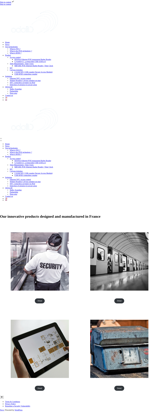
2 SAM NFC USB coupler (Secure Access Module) (33, 72)
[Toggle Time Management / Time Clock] (158, 165)
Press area (13, 93)
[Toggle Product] (158, 157)
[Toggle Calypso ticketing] (158, 171)
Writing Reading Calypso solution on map (25, 81)
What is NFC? (15, 49)
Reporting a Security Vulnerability (17, 406)
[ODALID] (34, 38)
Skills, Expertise (16, 89)
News (7, 45)
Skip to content (6, 2)
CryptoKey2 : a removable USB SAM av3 (30, 62)
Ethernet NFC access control (20, 78)
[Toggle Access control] (158, 159)
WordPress (18, 410)
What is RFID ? (15, 53)
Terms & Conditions (12, 402)
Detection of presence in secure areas (23, 85)
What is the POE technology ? (21, 51)
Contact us (9, 95)
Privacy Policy (10, 404)
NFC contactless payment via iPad (22, 83)
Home (7, 42)
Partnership (14, 91)
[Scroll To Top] (2, 397)
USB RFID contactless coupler (25, 74)
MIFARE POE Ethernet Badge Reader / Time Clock (33, 66)
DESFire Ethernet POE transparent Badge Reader (32, 59)
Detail (40, 301)
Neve (2, 410)
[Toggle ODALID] (158, 188)
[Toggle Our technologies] (158, 148)
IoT (11, 68)
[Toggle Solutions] (158, 178)
